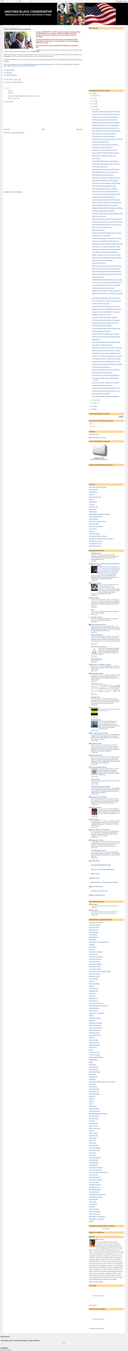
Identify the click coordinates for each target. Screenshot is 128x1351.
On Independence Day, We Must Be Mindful (102, 698)
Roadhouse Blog (93, 1135)
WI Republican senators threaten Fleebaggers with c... (106, 353)
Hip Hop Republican (97, 635)
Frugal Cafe (92, 993)
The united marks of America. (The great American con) (105, 906)
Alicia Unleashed (93, 932)
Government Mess (94, 1008)
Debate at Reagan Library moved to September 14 (105, 125)
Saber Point (92, 1140)
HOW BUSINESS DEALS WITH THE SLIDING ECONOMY (105, 841)
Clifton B (101, 1239)
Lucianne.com (93, 509)
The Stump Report (94, 1192)
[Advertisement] (18, 115)
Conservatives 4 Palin (95, 966)
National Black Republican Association (99, 514)
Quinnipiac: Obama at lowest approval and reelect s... (106, 122)
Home (43, 129)
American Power (93, 937)
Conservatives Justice (95, 969)
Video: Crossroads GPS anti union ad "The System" (106, 285)
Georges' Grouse (93, 1001)
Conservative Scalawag (95, 964)
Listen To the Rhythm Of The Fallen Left (101, 788)
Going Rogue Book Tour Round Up (98, 1005)
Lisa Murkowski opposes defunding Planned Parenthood (107, 244)
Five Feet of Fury (93, 988)
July (93, 98)
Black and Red (95, 707)
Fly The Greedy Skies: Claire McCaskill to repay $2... (106, 194)
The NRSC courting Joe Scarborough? (102, 260)
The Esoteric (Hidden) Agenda (106, 768)
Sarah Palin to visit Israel (99, 216)
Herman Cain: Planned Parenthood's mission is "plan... (107, 233)
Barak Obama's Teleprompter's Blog (98, 942)
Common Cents (93, 954)
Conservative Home (94, 961)
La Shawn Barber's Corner (98, 850)
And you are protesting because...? (101, 367)
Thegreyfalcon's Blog (97, 840)
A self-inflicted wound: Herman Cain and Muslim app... (106, 130)
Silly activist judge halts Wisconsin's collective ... (105, 205)
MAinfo (91, 1062)
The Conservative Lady (95, 1170)
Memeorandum (10, 70)
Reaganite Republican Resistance (98, 1113)
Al (8, 90)
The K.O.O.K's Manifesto (96, 1179)
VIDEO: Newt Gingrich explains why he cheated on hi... (107, 274)
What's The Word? (96, 807)
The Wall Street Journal (95, 541)
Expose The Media (94, 983)
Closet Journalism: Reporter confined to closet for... (106, 153)
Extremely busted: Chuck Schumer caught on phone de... (107, 139)
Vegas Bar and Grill (96, 617)
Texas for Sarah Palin (95, 1157)
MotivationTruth (95, 697)
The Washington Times (95, 543)
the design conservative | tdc (99, 891)
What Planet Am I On (95, 1214)
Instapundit (92, 1020)
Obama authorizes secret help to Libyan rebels (104, 119)
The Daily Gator (93, 1175)
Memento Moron (93, 1069)
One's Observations (94, 1094)
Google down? (96, 339)
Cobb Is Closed (95, 611)
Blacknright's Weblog (97, 673)
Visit (93, 1305)
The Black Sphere (96, 553)
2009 (92, 409)
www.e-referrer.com (106, 1228)
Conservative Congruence (96, 956)
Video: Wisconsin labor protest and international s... (106, 396)
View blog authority (94, 434)
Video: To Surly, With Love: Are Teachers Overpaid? (106, 342)
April (93, 106)
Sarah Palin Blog (93, 1145)
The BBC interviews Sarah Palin (100, 303)
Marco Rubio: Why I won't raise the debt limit (104, 133)
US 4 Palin (92, 1206)
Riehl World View (93, 1123)
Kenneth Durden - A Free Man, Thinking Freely (104, 882)
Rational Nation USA (94, 1111)
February (95, 400)
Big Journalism (93, 492)
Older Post (79, 129)
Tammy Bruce (93, 529)
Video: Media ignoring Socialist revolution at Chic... (106, 128)
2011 (92, 93)
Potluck (91, 1103)
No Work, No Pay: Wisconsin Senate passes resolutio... (107, 356)
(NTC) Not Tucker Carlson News (97, 487)
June (93, 101)
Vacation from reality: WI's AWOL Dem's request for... (106, 312)
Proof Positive (93, 1106)
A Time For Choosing (94, 925)
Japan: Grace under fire (98, 230)
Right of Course (93, 1133)
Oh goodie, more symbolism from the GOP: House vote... (107, 222)
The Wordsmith (95, 861)
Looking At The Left (94, 1052)
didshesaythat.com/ (96, 659)
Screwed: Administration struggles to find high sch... (106, 306)
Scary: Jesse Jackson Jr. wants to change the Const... (107, 301)
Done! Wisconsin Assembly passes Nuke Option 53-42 (107, 266)
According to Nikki (94, 927)
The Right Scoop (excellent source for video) (101, 538)
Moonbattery (92, 1079)
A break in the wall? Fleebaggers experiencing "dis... (106, 388)
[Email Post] (19, 79)
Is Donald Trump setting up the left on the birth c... (105, 144)
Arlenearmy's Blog (96, 743)
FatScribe (91, 986)
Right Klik (91, 1130)
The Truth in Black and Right (99, 733)
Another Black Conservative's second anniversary (105, 161)
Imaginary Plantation (96, 660)
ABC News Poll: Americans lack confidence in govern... (107, 238)
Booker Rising (95, 878)
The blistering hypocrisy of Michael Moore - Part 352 (106, 361)
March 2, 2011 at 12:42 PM (14, 98)
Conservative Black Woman (99, 767)
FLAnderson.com (96, 719)
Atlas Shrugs (92, 939)
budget (8, 82)
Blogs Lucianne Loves (95, 497)
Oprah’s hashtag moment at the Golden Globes (103, 626)
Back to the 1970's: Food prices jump (102, 227)
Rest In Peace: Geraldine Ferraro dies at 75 (104, 155)
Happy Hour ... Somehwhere (96, 1013)
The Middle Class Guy (95, 1184)
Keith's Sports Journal (95, 1030)
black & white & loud (97, 886)
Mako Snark (92, 1064)
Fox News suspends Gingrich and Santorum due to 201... (107, 364)
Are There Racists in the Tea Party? (100, 831)
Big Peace (92, 494)
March (94, 109)
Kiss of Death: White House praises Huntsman (104, 317)
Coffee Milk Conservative (96, 952)
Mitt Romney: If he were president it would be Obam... (106, 183)
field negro (94, 904)
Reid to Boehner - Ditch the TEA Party (102, 147)
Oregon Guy (92, 1096)
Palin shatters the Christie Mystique (101, 325)
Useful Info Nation (94, 1209)
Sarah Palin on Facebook (96, 526)
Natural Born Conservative (98, 646)
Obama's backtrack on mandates (101, 393)
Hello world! (94, 618)
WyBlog (91, 1221)
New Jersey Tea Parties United (97, 521)
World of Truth (95, 779)
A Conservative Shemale (95, 922)
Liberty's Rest (92, 1047)
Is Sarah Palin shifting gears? (100, 166)
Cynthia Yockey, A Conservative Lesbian (100, 971)
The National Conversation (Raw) (100, 786)
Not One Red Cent (94, 1091)
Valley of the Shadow (94, 1211)
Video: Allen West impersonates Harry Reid (103, 186)
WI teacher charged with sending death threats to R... (106, 111)
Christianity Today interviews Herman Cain (103, 197)
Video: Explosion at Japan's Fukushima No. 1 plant (106, 246)
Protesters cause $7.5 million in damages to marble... (106, 336)
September (95, 95)
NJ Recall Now (93, 1086)
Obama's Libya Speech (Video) (100, 142)
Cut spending (14, 82)
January (94, 402)
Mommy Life (92, 1074)
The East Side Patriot (95, 1177)
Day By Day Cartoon (94, 974)
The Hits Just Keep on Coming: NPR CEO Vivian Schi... (107, 282)
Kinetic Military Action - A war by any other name (105, 172)
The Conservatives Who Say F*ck (98, 1172)
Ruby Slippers (93, 1138)
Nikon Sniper (92, 1084)
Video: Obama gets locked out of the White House (105, 169)
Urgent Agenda (93, 1204)
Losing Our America (94, 1054)
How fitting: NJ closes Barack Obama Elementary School (107, 213)
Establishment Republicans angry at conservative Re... (107, 224)
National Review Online (95, 516)
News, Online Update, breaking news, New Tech (102, 1081)
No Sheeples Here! (94, 1089)
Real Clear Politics (94, 524)
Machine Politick (93, 1059)
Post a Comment (8, 101)
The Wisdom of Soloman (95, 1197)
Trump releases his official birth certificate (103, 136)
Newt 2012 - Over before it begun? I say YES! (104, 150)
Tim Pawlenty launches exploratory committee (104, 188)
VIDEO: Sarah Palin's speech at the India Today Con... (107, 202)
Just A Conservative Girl (95, 1027)
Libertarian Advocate (94, 1045)
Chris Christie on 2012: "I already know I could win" (106, 382)
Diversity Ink (94, 910)
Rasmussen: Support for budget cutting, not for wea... (106, 350)
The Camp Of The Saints (96, 1167)
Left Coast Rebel (93, 1040)
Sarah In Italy (92, 1143)
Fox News (9, 72)
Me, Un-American (93, 1067)
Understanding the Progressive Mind (100, 734)
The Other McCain (94, 1187)
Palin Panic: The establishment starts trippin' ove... (106, 241)
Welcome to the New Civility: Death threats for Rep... (106, 268)
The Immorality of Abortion (97, 675)
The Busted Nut (93, 1165)
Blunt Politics (92, 947)
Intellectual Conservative (95, 1023)
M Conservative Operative (96, 1057)
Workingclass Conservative (96, 1219)
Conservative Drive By (95, 959)
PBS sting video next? (98, 277)
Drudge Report (93, 502)
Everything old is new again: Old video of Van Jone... (106, 114)
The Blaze (92, 531)
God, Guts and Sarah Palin (96, 1003)
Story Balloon (92, 1155)
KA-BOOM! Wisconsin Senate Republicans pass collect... (108, 279)
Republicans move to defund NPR (101, 235)
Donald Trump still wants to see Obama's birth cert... (106, 177)
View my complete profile (96, 1281)
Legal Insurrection (94, 1042)
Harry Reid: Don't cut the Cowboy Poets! (103, 288)
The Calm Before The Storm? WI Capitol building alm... (107, 271)
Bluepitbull (92, 944)
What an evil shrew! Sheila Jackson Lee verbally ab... (106, 369)
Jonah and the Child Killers (98, 852)
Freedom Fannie (93, 991)
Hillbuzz (91, 1015)
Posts (93, 423)
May (93, 104)
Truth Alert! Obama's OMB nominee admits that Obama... (107, 208)
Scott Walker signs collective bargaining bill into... (105, 252)
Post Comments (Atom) (17, 132)
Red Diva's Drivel (93, 1118)
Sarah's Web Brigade (94, 1148)
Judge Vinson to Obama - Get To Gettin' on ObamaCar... (107, 347)
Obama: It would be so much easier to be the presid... (106, 255)
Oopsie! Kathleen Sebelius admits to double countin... (106, 328)
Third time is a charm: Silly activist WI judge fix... (105, 117)
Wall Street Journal (11, 75)
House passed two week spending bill (17, 29)
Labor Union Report (94, 1032)
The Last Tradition (96, 583)
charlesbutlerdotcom (97, 755)
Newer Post (7, 129)
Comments (94, 426)
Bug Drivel (92, 949)
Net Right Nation (93, 519)
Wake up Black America (98, 895)
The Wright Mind (93, 1199)
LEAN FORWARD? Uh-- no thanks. (100, 821)
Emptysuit (92, 981)
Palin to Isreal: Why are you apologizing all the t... (105, 191)
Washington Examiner (95, 546)
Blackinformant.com (97, 684)
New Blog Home (95, 666)
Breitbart (91, 499)
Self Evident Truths (94, 1150)
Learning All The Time (95, 1035)
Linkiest (91, 1050)
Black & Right (95, 598)
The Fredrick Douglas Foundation (98, 536)
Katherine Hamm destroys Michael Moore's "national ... (107, 249)
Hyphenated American (95, 1018)
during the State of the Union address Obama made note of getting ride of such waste (30, 64)
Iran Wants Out (95, 555)
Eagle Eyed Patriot (94, 976)
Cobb (92, 610)
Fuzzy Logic (92, 996)
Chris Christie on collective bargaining (102, 345)
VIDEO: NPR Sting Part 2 (99, 263)
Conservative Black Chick (98, 624)
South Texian (92, 1152)
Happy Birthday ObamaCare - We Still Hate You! (105, 180)
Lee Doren (92, 1037)
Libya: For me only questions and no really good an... (106, 199)
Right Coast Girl (93, 1125)
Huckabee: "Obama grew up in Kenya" (102, 385)
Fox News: (39, 32)
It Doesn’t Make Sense (95, 1025)
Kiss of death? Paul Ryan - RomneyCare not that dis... (107, 358)
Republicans (20, 82)
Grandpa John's (93, 1010)
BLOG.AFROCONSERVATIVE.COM (101, 865)
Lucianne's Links (93, 506)
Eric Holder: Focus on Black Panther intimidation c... (106, 375)
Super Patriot (95, 819)
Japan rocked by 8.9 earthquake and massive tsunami (106, 257)
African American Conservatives (100, 829)
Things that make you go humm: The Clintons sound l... (107, 219)
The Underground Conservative (97, 1194)
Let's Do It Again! (102, 809)
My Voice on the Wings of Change (101, 664)
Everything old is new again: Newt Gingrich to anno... (106, 391)
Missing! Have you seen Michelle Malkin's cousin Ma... (107, 309)
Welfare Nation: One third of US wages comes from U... (107, 290)
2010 (92, 406)
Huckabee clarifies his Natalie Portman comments (105, 334)
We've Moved (101, 648)
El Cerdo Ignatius (93, 978)
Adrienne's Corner (94, 929)
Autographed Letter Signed (99, 797)
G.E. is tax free (96, 158)
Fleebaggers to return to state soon (101, 314)
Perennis (91, 1101)
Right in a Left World (94, 1128)
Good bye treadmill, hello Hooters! (101, 331)
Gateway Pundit (93, 998)
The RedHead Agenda (95, 1189)
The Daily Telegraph (94, 533)
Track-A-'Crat (92, 1201)
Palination (91, 1099)
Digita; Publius (95, 873)
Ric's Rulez (92, 1121)
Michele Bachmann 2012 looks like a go (103, 175)
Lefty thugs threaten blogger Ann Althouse (103, 211)
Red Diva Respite (93, 1116)
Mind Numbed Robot (94, 1072)
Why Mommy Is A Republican (97, 1216)
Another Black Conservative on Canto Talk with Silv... (106, 164)
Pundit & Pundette (94, 1108)
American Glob (93, 934)
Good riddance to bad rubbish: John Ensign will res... (106, 298)
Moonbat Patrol (93, 1076)
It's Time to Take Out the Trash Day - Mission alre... (106, 320)
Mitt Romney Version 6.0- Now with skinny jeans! (105, 323)
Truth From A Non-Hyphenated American (103, 869)
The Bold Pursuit (93, 1160)
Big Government (93, 489)
